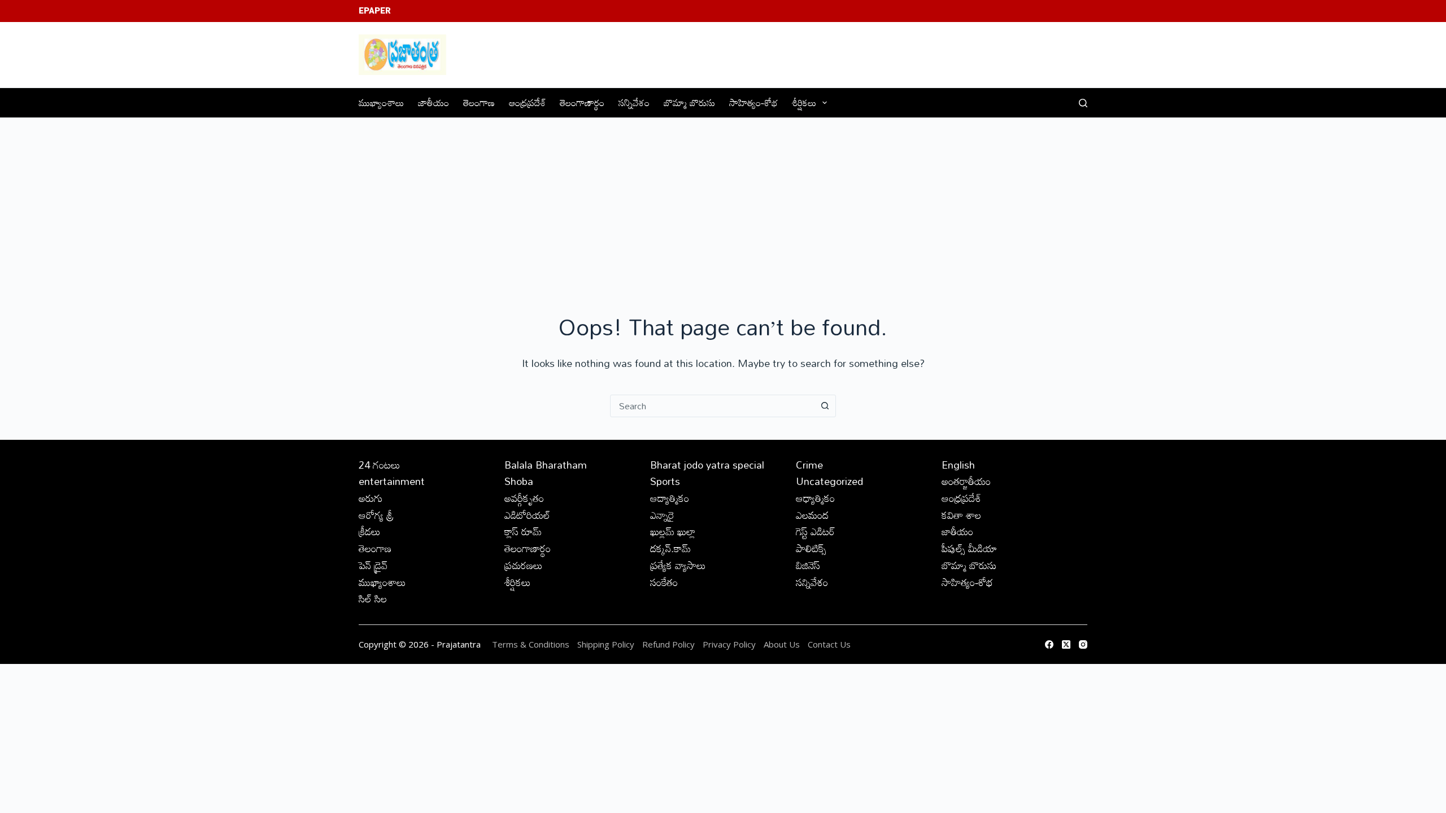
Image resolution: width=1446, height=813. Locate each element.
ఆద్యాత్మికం (669, 498)
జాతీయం (433, 102)
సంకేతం (664, 582)
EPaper (375, 11)
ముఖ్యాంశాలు (381, 102)
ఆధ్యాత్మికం (815, 498)
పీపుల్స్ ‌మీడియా (969, 548)
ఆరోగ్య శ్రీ (376, 515)
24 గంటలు (379, 464)
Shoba (518, 481)
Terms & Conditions (530, 644)
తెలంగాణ (479, 102)
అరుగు (370, 498)
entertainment (392, 481)
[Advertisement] (723, 203)
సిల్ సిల (373, 598)
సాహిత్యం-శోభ (753, 102)
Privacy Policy (730, 644)
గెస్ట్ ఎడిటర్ (815, 531)
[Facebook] (1049, 644)
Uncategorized (829, 481)
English (958, 464)
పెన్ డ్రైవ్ (373, 565)
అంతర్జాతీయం (966, 481)
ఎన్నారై (662, 515)
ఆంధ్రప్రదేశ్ (527, 102)
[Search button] (824, 406)
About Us (782, 644)
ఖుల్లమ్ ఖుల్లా (672, 531)
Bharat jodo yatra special (707, 464)
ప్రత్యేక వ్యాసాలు (678, 565)
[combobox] (712, 406)
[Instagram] (1083, 644)
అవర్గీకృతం (524, 498)
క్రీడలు (370, 531)
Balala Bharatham (545, 464)
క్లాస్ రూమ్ (523, 531)
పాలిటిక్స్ (811, 548)
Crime (809, 464)
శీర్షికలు (804, 102)
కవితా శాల (961, 515)
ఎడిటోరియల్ (527, 515)
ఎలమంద (812, 515)
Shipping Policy (605, 644)
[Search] (1083, 103)
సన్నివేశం (634, 102)
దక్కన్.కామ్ (670, 548)
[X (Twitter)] (1066, 644)
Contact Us (829, 644)
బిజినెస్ (808, 565)
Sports (665, 481)
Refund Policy (668, 644)
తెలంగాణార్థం (582, 102)
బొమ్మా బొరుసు (689, 102)
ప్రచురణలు (523, 565)
